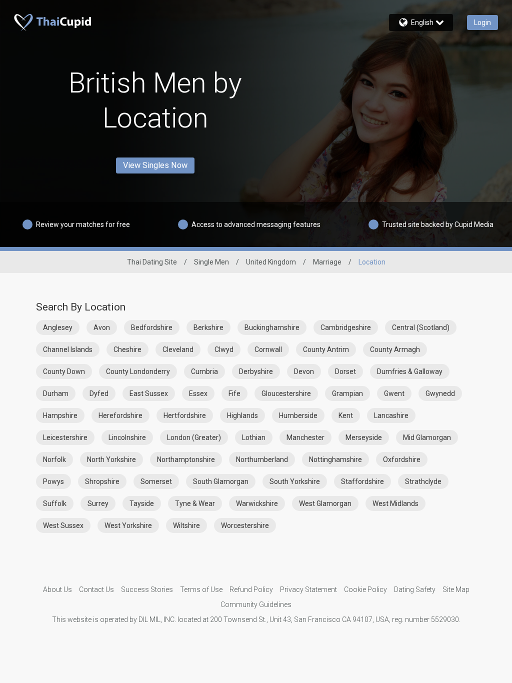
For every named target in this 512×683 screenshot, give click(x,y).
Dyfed (99, 394)
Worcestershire (245, 526)
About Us (57, 590)
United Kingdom (271, 262)
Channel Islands (67, 350)
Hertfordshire (185, 416)
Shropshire (102, 482)
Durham (55, 394)
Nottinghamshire (335, 460)
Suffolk (54, 504)
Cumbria (204, 372)
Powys (53, 482)
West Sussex (63, 526)
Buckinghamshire (272, 328)
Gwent (394, 394)
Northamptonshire (186, 460)
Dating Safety (415, 590)
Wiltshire (186, 526)
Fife (234, 394)
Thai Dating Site (152, 262)
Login (482, 22)
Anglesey (57, 328)
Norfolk (54, 460)
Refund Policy (251, 590)
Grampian (347, 394)
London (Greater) (194, 438)
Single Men (211, 262)
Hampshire (60, 416)
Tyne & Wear (195, 504)
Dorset (345, 372)
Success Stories (147, 590)
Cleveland (178, 350)
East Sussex (149, 394)
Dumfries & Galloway (409, 372)
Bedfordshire (151, 328)
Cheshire (128, 350)
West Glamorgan (325, 504)
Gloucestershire (286, 394)
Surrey (98, 504)
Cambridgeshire (345, 328)
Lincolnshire (127, 438)
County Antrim (326, 350)
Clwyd (224, 350)
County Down (64, 372)
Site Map (456, 590)
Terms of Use (201, 590)
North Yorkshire (111, 460)
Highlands (242, 416)
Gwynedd (440, 394)
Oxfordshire (401, 460)
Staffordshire (362, 482)
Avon (102, 328)
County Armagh (395, 350)
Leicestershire (65, 438)
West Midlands (395, 504)
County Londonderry (138, 372)
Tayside (142, 504)
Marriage (327, 262)
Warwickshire (257, 504)
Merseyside (364, 438)
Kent (345, 416)
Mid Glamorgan (427, 438)
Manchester (305, 438)
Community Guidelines (256, 604)
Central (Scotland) (421, 328)
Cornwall (268, 350)
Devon (304, 372)
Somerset (156, 482)
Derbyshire (256, 372)
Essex (198, 394)
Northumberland (262, 460)
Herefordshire (120, 416)
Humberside (298, 416)
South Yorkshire (295, 482)
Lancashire (391, 416)
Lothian (254, 438)
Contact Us (96, 590)
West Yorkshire (128, 526)
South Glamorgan (220, 482)
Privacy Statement (308, 590)
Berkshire (209, 328)
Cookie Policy (365, 590)
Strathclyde (423, 482)
